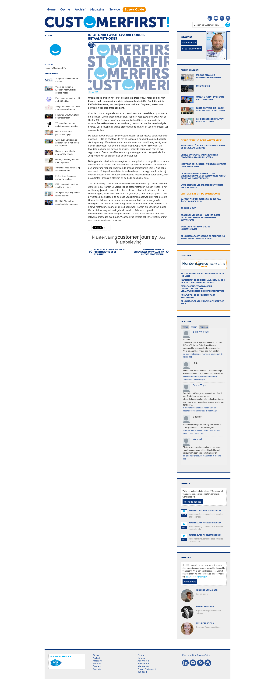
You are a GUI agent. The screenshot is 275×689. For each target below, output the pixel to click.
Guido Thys (199, 385)
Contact (142, 655)
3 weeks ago (199, 379)
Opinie (65, 9)
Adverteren (143, 664)
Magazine (97, 9)
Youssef (197, 439)
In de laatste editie (191, 48)
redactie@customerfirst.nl (197, 576)
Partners (97, 666)
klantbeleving (128, 242)
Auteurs (97, 664)
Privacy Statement (147, 669)
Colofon (142, 658)
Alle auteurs (190, 581)
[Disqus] (128, 298)
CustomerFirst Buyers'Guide (196, 655)
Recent (194, 327)
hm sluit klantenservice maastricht (197, 455)
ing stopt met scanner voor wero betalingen (201, 353)
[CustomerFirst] (107, 22)
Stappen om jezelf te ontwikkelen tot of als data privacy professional (149, 252)
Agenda (97, 669)
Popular (204, 327)
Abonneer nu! (189, 42)
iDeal (162, 237)
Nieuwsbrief (143, 666)
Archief (80, 9)
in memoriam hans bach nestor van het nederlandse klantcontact (199, 409)
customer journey (137, 236)
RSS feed (142, 672)
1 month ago (211, 410)
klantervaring (104, 237)
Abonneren (143, 661)
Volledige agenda (192, 501)
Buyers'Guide (134, 9)
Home (51, 9)
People (185, 327)
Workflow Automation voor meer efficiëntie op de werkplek (109, 252)
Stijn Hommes (201, 331)
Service (114, 9)
